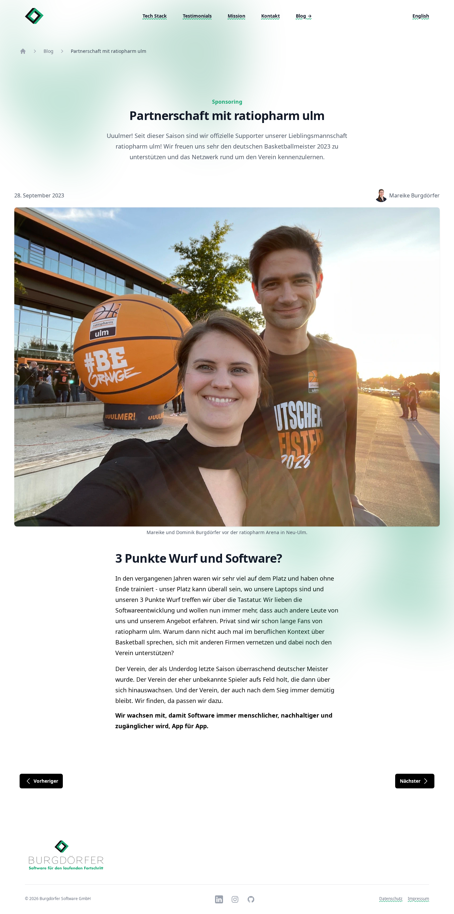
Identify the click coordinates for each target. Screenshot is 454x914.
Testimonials (197, 16)
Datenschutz (390, 898)
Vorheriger (46, 781)
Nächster (410, 781)
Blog (304, 16)
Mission (236, 16)
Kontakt (270, 16)
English (420, 16)
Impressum (418, 898)
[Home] (23, 51)
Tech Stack (155, 16)
